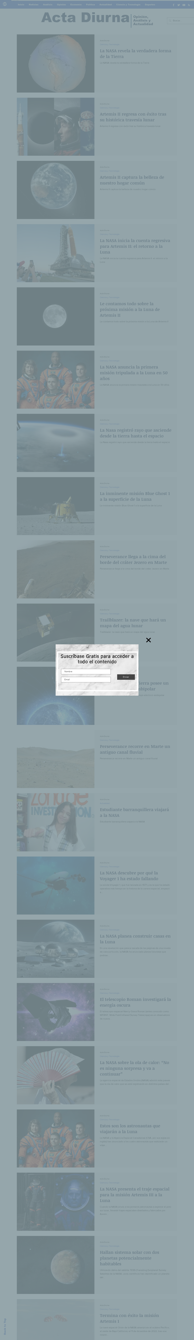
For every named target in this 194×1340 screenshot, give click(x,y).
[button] (148, 640)
